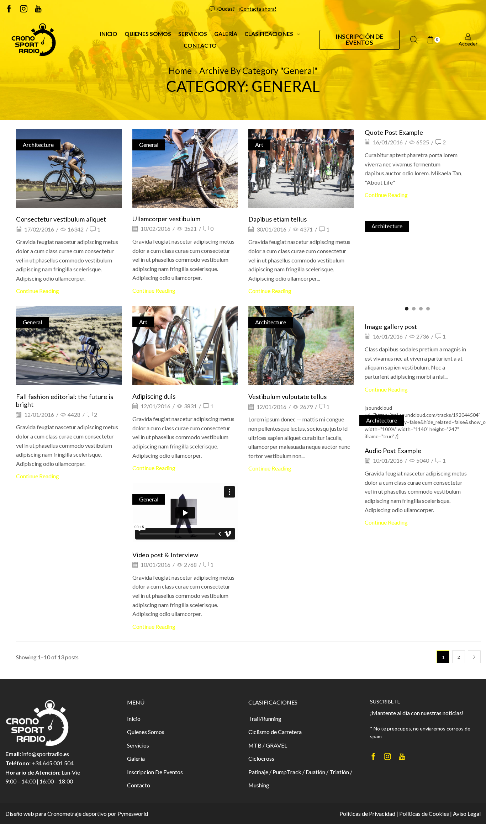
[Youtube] (38, 9)
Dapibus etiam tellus (277, 219)
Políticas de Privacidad (367, 813)
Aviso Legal (467, 813)
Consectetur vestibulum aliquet (61, 219)
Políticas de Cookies (424, 813)
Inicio (108, 33)
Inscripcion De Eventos (155, 772)
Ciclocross (261, 758)
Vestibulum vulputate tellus (287, 396)
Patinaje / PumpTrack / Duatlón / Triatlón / (300, 772)
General (148, 144)
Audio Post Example (393, 450)
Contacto (200, 45)
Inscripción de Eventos (359, 39)
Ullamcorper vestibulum (166, 219)
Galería (225, 33)
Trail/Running (264, 718)
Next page (474, 656)
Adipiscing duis (153, 396)
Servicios (192, 33)
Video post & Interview (165, 555)
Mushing (258, 785)
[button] (174, 201)
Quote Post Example (394, 132)
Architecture (38, 144)
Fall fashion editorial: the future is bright (64, 400)
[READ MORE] (68, 167)
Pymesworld (132, 813)
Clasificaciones (268, 33)
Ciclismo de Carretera (275, 731)
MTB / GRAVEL (267, 745)
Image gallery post (391, 326)
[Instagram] (23, 9)
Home (180, 70)
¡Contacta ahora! (257, 9)
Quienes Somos (148, 33)
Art (259, 144)
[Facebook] (9, 9)
